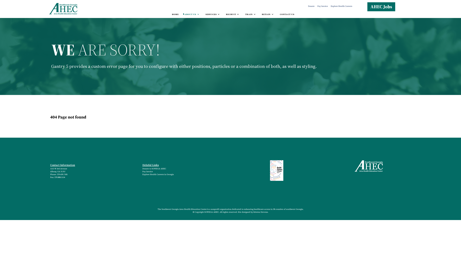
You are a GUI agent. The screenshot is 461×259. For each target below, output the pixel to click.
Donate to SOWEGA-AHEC (154, 168)
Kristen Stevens (260, 212)
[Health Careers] (276, 170)
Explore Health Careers (341, 6)
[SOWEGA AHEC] (63, 8)
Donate (311, 6)
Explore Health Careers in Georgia (158, 174)
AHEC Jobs (381, 6)
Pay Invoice (322, 6)
